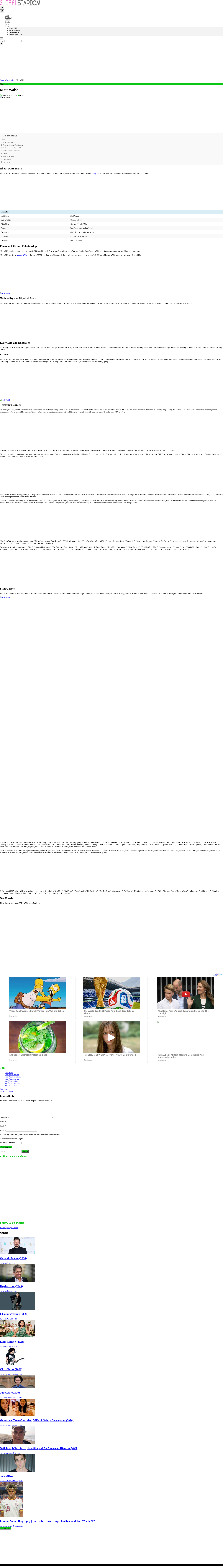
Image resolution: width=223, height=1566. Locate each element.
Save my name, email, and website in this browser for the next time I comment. (32, 1135)
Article (7, 22)
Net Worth (6, 162)
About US (13, 28)
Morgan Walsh (22, 255)
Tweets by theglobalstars (9, 1228)
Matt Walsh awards (12, 1075)
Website (3, 1130)
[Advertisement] (69, 62)
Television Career (8, 156)
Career (5, 153)
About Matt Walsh (9, 142)
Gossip (7, 20)
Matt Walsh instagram (13, 1077)
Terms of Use (14, 32)
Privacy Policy (14, 30)
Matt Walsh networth (12, 1081)
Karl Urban (4, 1089)
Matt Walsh (9, 1073)
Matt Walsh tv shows (12, 1083)
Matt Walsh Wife (11, 1085)
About (7, 26)
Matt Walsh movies (12, 1079)
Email (3, 1126)
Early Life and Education (11, 151)
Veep (94, 173)
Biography (8, 18)
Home (7, 16)
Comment (4, 1118)
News (7, 24)
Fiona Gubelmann (6, 1091)
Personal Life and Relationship (13, 145)
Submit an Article (15, 34)
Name (3, 1122)
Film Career (7, 159)
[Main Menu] (2, 7)
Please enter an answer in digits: (11, 1139)
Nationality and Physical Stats (13, 148)
